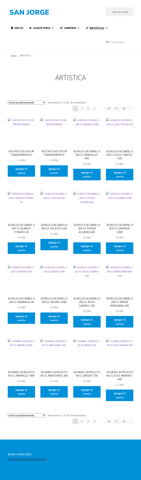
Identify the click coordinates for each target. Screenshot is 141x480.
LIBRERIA (70, 28)
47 (116, 108)
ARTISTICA (97, 28)
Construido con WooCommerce (27, 459)
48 (124, 108)
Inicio (14, 55)
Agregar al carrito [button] (21, 171)
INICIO (19, 28)
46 (109, 108)
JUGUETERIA (41, 28)
